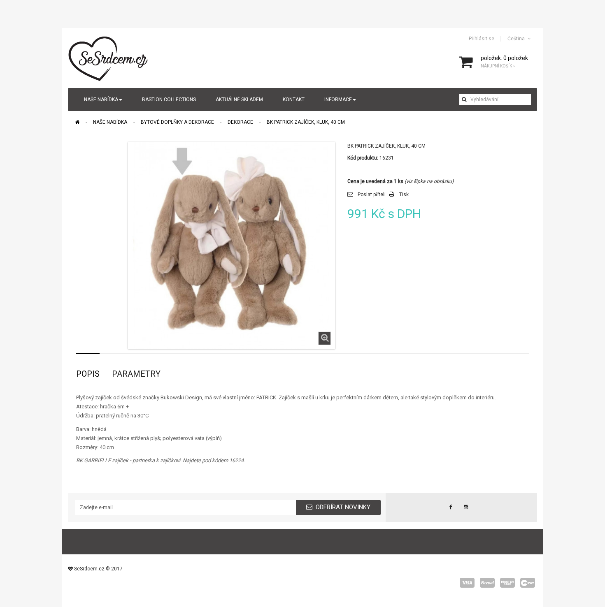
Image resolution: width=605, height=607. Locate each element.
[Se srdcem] (108, 57)
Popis (88, 374)
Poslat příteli (372, 194)
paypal (487, 583)
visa (467, 583)
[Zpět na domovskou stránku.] (77, 122)
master (507, 583)
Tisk (404, 194)
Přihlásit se (481, 39)
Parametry (136, 374)
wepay (527, 583)
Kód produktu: (362, 158)
